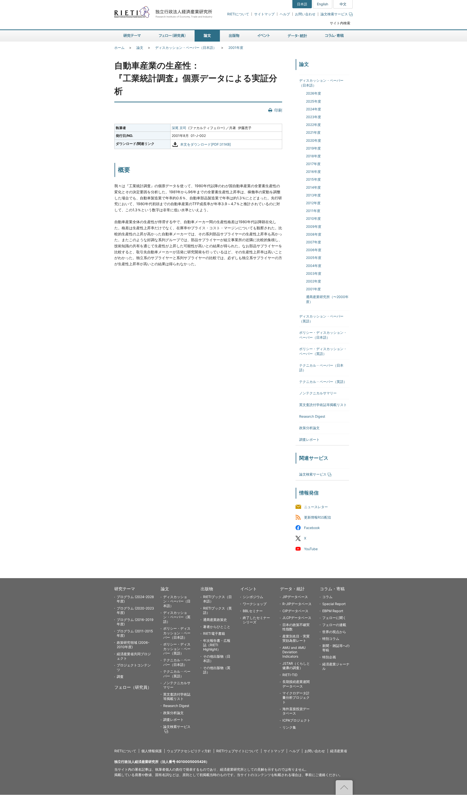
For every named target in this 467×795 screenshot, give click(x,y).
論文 (139, 47)
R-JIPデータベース (297, 604)
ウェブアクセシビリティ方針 (189, 751)
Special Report (334, 604)
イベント (248, 588)
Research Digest (312, 416)
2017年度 (313, 164)
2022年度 (313, 125)
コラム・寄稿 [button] (334, 36)
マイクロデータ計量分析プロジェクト (296, 697)
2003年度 (313, 273)
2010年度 (313, 218)
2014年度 (313, 187)
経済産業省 (338, 751)
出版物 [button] (234, 36)
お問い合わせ (305, 14)
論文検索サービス (334, 14)
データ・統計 (292, 588)
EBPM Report (332, 611)
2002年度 (313, 281)
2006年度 (313, 250)
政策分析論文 (309, 428)
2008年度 (313, 234)
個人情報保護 (151, 751)
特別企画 (329, 657)
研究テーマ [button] (132, 36)
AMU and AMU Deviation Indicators (293, 651)
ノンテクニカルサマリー (318, 393)
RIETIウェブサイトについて (237, 751)
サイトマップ (264, 14)
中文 (343, 4)
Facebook (312, 528)
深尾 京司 (179, 128)
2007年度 (313, 242)
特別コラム (330, 638)
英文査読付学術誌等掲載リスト (323, 405)
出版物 (207, 588)
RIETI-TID (289, 675)
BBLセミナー (253, 611)
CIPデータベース (295, 611)
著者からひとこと (216, 627)
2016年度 (313, 171)
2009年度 (313, 226)
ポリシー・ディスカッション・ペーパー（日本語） (176, 632)
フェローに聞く (334, 618)
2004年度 (313, 266)
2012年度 (313, 203)
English (322, 4)
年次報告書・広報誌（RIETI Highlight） (216, 644)
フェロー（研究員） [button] (172, 36)
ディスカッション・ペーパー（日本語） (185, 47)
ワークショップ (255, 604)
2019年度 (313, 148)
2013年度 (313, 195)
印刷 (278, 110)
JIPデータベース (295, 597)
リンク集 (289, 727)
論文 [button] (207, 36)
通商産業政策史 (215, 620)
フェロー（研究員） (133, 687)
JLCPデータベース (296, 618)
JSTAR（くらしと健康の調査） (296, 665)
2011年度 (313, 211)
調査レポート (309, 439)
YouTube (311, 549)
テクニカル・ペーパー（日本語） (176, 662)
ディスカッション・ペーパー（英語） (176, 616)
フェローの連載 (334, 625)
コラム (327, 597)
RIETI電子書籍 (214, 633)
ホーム (119, 47)
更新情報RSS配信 (317, 517)
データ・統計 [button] (297, 36)
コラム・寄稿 (332, 588)
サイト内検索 (340, 23)
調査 (120, 676)
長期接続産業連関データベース (296, 684)
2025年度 (313, 101)
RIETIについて (238, 14)
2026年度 (313, 93)
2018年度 (313, 156)
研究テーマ (124, 588)
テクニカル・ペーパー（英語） (323, 382)
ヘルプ (285, 14)
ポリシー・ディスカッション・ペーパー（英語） (176, 648)
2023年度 (313, 117)
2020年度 (313, 140)
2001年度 (235, 47)
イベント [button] (263, 36)
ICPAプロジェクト (296, 720)
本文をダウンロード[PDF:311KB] (205, 144)
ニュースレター (316, 507)
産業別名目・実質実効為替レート (296, 638)
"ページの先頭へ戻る (344, 787)
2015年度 (313, 179)
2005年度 (313, 258)
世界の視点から (334, 632)
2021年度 (313, 132)
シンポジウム (253, 597)
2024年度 (313, 109)
